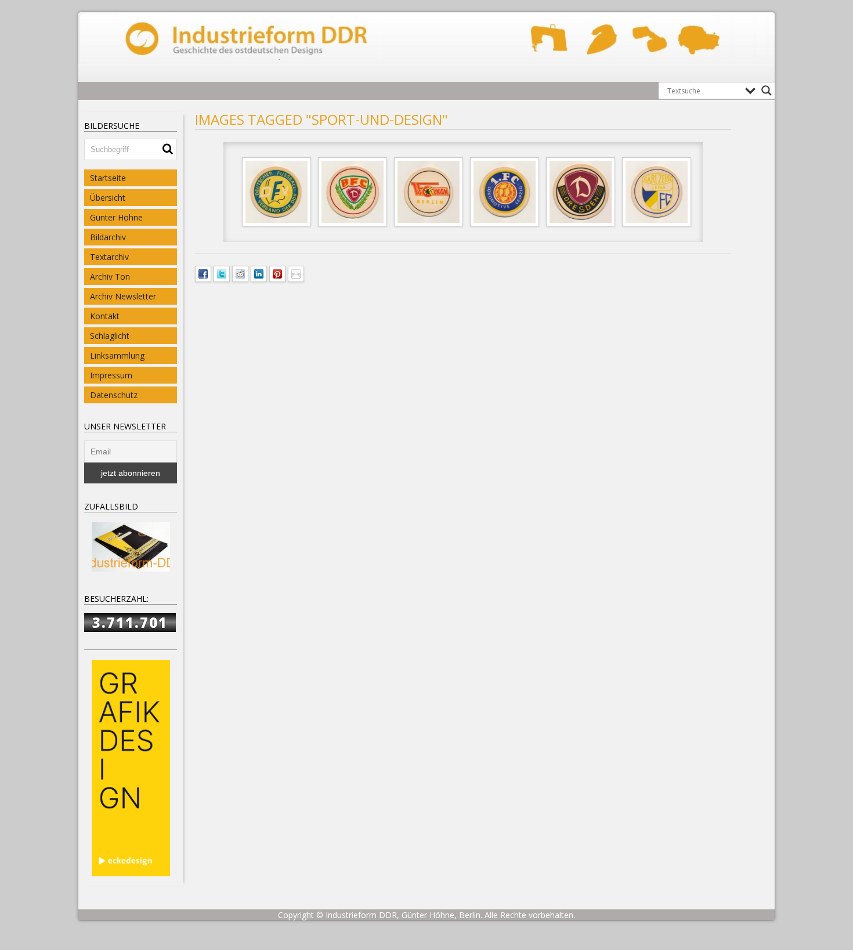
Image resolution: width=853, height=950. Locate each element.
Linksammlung (117, 355)
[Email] (296, 272)
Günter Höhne (116, 217)
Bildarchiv (108, 237)
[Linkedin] (259, 272)
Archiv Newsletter (123, 296)
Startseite (108, 177)
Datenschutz (114, 394)
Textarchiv (109, 256)
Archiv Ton (110, 276)
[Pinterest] (277, 272)
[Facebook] (203, 272)
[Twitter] (222, 272)
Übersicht (107, 197)
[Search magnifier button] (766, 90)
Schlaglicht (109, 335)
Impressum (111, 375)
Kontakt (105, 316)
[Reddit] (240, 272)
